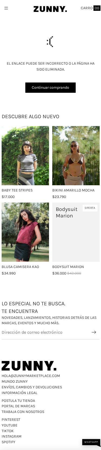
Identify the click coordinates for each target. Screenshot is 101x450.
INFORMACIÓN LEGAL (19, 393)
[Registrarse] (94, 332)
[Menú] (6, 8)
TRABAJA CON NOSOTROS (23, 411)
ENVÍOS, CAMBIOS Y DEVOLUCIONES (32, 387)
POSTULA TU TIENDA (18, 400)
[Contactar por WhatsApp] (91, 443)
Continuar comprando (50, 87)
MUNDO (8, 381)
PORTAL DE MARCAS (18, 406)
